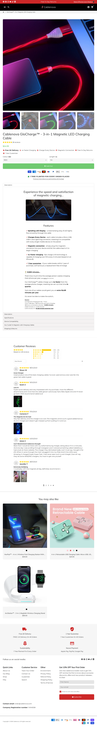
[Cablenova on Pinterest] (6, 2)
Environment (46, 671)
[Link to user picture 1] (18, 401)
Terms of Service (47, 683)
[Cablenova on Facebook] (3, 2)
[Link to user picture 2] (23, 476)
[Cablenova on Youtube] (10, 2)
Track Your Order (28, 671)
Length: (53, 157)
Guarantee (26, 677)
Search (24, 680)
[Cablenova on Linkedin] (15, 2)
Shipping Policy (46, 680)
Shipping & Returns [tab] (10, 328)
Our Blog (6, 674)
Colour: (7, 157)
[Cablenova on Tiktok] (12, 2)
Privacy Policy (46, 674)
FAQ (4, 680)
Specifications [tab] (9, 318)
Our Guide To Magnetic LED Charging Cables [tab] (19, 325)
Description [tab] (8, 185)
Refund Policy (46, 677)
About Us (6, 671)
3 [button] (48, 485)
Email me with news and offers (70, 691)
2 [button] (46, 485)
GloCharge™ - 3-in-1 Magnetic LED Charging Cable (21, 12)
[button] (7, 142)
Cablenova (16, 721)
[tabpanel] (48, 249)
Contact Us (26, 674)
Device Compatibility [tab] (11, 321)
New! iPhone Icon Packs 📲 (84, 2)
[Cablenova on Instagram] (8, 2)
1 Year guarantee (34, 263)
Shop (5, 677)
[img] (24, 368)
